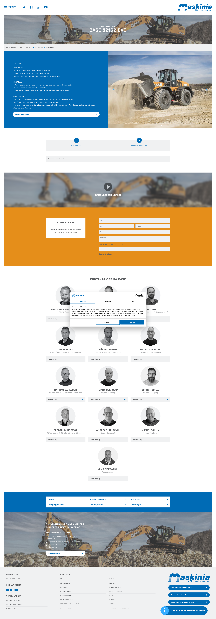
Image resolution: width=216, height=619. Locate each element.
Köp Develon (65, 583)
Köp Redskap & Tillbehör (69, 604)
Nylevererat (135, 499)
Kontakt (112, 599)
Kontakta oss (11, 608)
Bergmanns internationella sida (182, 602)
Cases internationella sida (180, 595)
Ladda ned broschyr (22, 114)
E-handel (112, 579)
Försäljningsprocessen (56, 505)
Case (21, 48)
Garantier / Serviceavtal (98, 499)
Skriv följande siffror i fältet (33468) (112, 244)
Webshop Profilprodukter (119, 608)
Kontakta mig (52, 319)
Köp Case (63, 587)
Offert (112, 604)
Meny (12, 7)
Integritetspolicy (13, 600)
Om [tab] (133, 301)
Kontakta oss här (54, 553)
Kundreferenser (115, 591)
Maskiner (29, 48)
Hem (61, 579)
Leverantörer (11, 48)
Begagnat (113, 583)
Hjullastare (39, 48)
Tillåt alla (132, 322)
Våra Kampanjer (66, 599)
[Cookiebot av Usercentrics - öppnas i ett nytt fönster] (136, 295)
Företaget (113, 595)
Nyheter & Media (115, 587)
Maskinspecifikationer (56, 159)
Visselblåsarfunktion (15, 604)
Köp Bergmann (65, 591)
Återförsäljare (136, 505)
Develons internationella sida (181, 587)
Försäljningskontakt (96, 505)
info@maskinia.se (13, 579)
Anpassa (106, 322)
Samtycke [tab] (83, 301)
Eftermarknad (65, 608)
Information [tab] (108, 301)
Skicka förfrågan (105, 254)
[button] (113, 89)
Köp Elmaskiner (66, 595)
